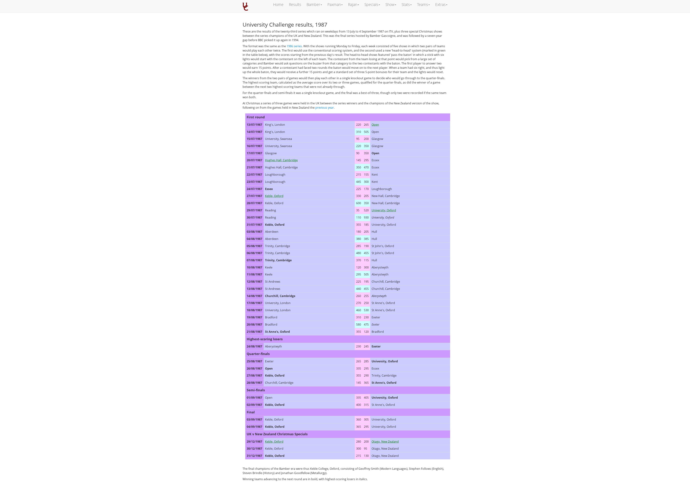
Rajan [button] (352, 4)
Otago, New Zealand (385, 442)
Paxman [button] (334, 4)
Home (278, 4)
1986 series (294, 46)
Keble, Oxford (274, 196)
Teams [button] (422, 4)
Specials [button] (371, 4)
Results (295, 4)
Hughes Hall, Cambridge (281, 160)
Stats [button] (406, 4)
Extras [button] (440, 4)
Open (375, 125)
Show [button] (389, 4)
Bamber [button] (313, 4)
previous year (324, 108)
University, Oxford (384, 210)
